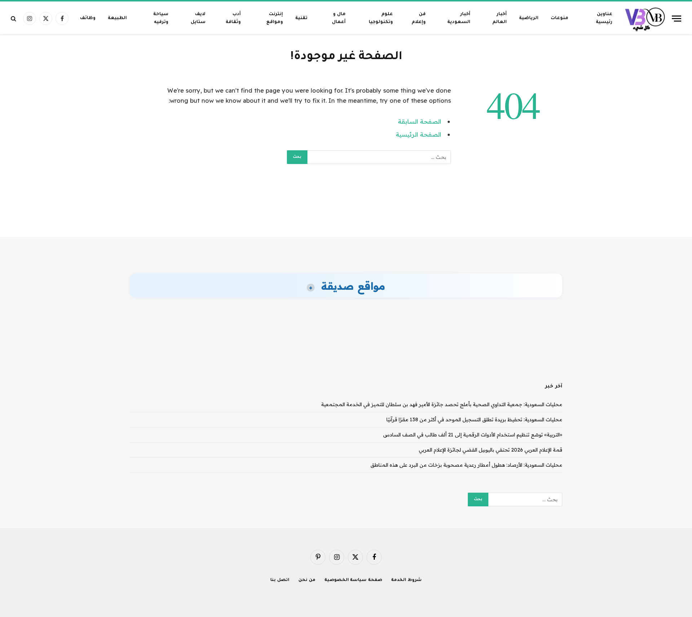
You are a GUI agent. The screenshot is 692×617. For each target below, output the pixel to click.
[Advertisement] (346, 209)
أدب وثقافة (233, 18)
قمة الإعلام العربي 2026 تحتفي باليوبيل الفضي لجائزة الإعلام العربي (490, 450)
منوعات (559, 18)
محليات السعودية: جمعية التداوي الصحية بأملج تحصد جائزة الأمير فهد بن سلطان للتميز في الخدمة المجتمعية (441, 404)
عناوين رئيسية (604, 18)
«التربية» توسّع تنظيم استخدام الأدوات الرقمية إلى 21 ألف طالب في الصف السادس (472, 434)
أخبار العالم (499, 18)
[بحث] (14, 18)
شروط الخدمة (406, 580)
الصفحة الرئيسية (418, 134)
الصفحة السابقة (419, 121)
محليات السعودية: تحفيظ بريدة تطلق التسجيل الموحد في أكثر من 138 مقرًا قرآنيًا (474, 419)
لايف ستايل (198, 18)
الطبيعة (117, 18)
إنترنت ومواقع (274, 18)
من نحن (306, 580)
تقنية (301, 18)
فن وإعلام (419, 18)
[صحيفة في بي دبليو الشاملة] (645, 18)
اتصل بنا (279, 580)
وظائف (88, 18)
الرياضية (528, 18)
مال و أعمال (339, 18)
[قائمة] (676, 18)
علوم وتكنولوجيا (381, 18)
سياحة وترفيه (160, 18)
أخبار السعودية (458, 18)
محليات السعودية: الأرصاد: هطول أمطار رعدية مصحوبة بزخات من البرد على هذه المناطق (466, 465)
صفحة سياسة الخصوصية (353, 580)
